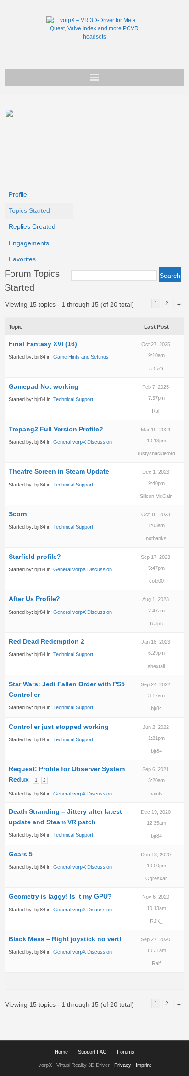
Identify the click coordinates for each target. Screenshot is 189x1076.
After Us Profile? (34, 598)
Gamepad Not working (43, 386)
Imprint (143, 1065)
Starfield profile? (35, 556)
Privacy (122, 1065)
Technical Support (73, 399)
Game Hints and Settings (81, 356)
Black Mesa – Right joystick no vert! (65, 939)
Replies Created (32, 226)
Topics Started (29, 210)
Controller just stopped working (59, 726)
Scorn (18, 514)
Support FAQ (92, 1051)
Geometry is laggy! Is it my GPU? (60, 896)
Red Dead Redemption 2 (46, 641)
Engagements (29, 243)
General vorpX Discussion (82, 442)
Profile (18, 194)
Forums (125, 1051)
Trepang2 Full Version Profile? (56, 429)
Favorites (22, 259)
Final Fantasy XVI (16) (43, 344)
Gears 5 (21, 854)
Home (61, 1051)
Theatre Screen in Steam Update (59, 471)
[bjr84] (39, 175)
